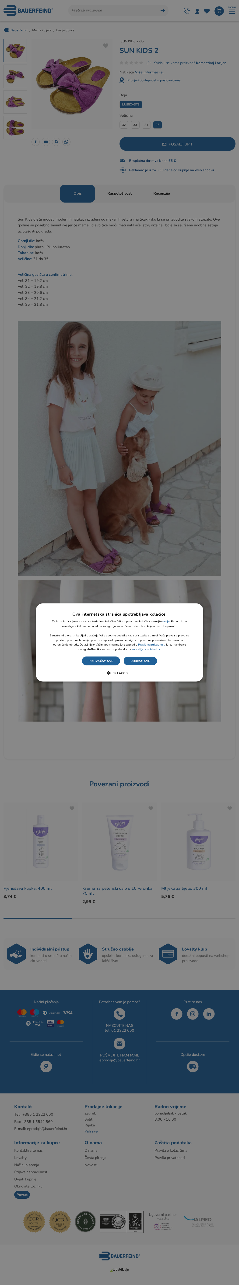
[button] (119, 673)
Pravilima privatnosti (151, 644)
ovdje (166, 621)
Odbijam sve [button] (140, 661)
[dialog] (119, 642)
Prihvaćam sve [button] (101, 661)
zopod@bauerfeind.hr (146, 649)
